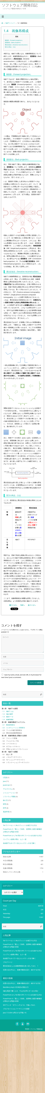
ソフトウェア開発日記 (19, 5)
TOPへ (22, 605)
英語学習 (6, 812)
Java (4, 781)
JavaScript (6, 785)
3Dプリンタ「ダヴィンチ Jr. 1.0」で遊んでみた (19, 1005)
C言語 (5, 777)
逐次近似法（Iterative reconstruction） (17, 45)
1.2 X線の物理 (8, 714)
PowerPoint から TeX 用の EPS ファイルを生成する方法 (22, 836)
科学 (4, 808)
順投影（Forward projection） (14, 40)
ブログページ (7, 962)
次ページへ (32, 605)
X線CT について (10, 23)
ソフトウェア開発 (9, 797)
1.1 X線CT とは (8, 711)
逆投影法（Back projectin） (13, 42)
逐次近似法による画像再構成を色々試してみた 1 (20, 966)
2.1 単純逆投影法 (9, 725)
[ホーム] (2, 23)
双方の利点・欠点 (10, 47)
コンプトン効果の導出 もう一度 (14, 839)
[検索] (41, 694)
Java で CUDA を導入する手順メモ (15, 1013)
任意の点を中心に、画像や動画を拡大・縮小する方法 (21, 970)
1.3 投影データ (8, 717)
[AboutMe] (23, 1024)
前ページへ (13, 605)
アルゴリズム (7, 789)
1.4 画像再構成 (8, 719)
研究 (4, 804)
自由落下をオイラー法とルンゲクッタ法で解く (19, 843)
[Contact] (28, 1024)
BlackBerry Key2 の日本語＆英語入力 (16, 987)
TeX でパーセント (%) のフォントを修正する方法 (20, 825)
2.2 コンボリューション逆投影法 (14, 728)
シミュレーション (9, 793)
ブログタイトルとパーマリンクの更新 (16, 1009)
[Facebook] (17, 1024)
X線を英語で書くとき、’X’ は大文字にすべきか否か (20, 991)
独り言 (5, 800)
